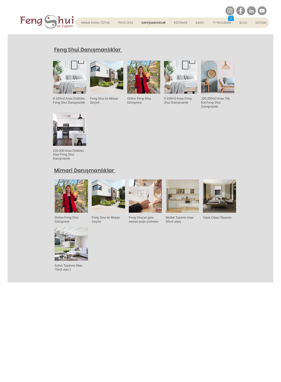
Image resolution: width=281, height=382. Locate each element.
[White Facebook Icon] (205, 7)
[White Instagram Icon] (194, 7)
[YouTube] (262, 10)
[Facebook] (240, 10)
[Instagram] (230, 10)
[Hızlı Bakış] (69, 77)
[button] (231, 17)
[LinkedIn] (251, 10)
